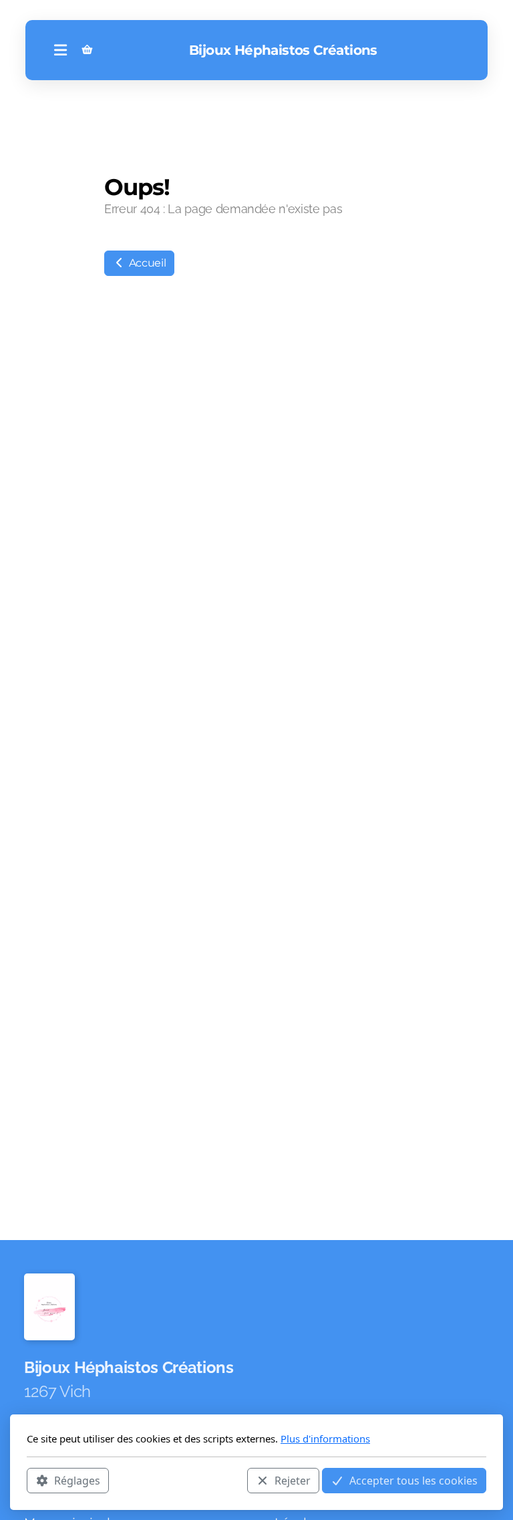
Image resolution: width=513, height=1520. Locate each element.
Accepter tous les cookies (413, 1480)
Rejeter (293, 1480)
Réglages (77, 1480)
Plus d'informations (325, 1438)
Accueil (146, 263)
